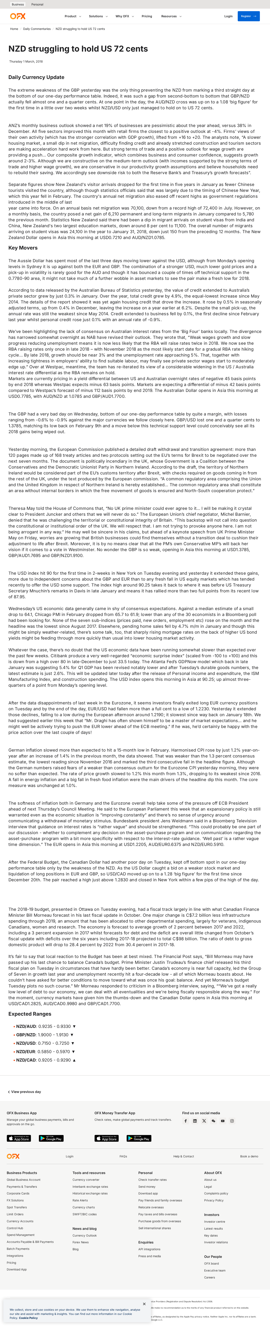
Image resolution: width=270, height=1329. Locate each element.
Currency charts (84, 1207)
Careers (209, 1277)
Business (18, 4)
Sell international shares (154, 1228)
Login (69, 1156)
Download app (148, 1193)
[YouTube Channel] (222, 1121)
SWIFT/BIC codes (85, 1214)
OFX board (211, 1263)
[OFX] (17, 16)
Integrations (15, 1255)
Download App (17, 1269)
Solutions (96, 16)
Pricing (147, 16)
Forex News (81, 1242)
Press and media (149, 1256)
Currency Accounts (20, 1221)
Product (70, 16)
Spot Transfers (17, 1207)
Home (14, 29)
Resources (169, 16)
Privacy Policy (214, 1200)
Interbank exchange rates (90, 1186)
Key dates (211, 1235)
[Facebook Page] (185, 1121)
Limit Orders (15, 1214)
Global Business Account (23, 1179)
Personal (37, 4)
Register (246, 16)
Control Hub (15, 1228)
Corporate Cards (18, 1193)
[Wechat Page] (213, 1121)
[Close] (144, 1304)
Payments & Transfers (22, 1186)
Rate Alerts (80, 1200)
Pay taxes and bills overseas (157, 1214)
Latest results (213, 1228)
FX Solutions (15, 1200)
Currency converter (86, 1179)
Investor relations (216, 1242)
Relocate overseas (151, 1207)
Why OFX (122, 16)
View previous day (25, 1092)
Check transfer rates (152, 1179)
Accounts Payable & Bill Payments (30, 1242)
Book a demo (249, 1156)
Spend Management (21, 1235)
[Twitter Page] (204, 1121)
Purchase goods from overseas (159, 1221)
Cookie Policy (28, 1318)
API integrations (149, 1249)
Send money (146, 1186)
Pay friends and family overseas (160, 1200)
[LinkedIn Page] (195, 1121)
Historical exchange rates (90, 1193)
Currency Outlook (85, 1235)
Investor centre (214, 1221)
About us (210, 1179)
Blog (76, 1249)
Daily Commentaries (37, 29)
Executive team (214, 1270)
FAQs (123, 1156)
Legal (208, 1186)
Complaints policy (216, 1193)
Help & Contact (183, 1156)
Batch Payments (18, 1248)
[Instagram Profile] (232, 1121)
